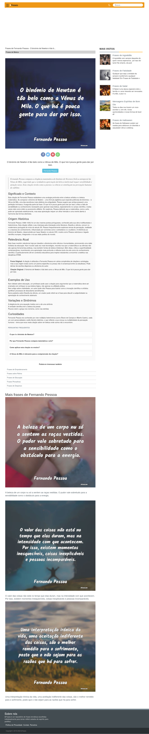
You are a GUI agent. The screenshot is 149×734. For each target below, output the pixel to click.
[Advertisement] (74, 26)
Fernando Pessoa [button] (50, 171)
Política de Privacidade (14, 725)
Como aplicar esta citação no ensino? (25, 347)
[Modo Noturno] (109, 5)
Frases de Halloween (122, 120)
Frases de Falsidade (122, 71)
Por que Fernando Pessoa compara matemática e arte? (31, 341)
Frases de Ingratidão (122, 55)
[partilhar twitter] (48, 154)
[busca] (140, 5)
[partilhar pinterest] (53, 154)
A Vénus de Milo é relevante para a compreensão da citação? (34, 354)
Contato (26, 725)
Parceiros (33, 725)
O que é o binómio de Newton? (22, 334)
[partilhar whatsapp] (58, 154)
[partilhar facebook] (43, 154)
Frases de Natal (120, 86)
